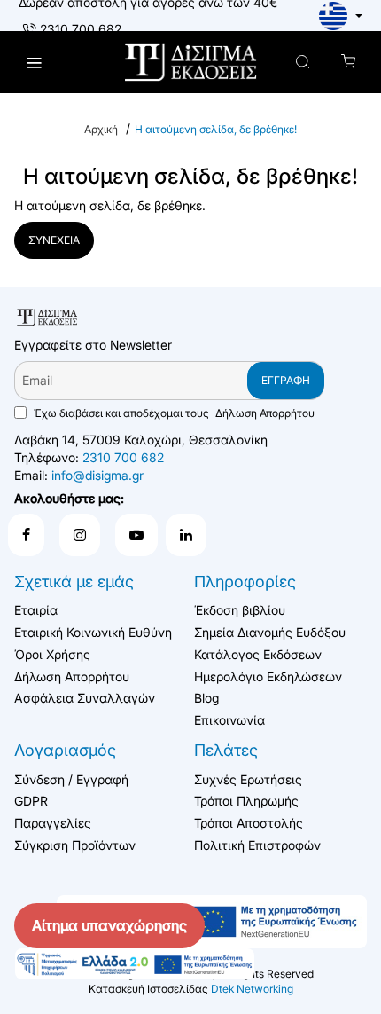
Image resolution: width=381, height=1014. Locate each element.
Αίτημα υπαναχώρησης (109, 925)
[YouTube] (136, 535)
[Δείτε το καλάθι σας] (348, 62)
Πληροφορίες (245, 581)
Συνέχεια (54, 240)
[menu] (33, 62)
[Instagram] (79, 535)
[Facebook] (26, 535)
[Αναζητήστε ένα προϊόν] (303, 62)
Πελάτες (226, 750)
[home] (101, 129)
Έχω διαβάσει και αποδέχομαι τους (173, 413)
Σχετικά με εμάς (74, 581)
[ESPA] (135, 964)
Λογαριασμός (65, 750)
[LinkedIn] (186, 535)
